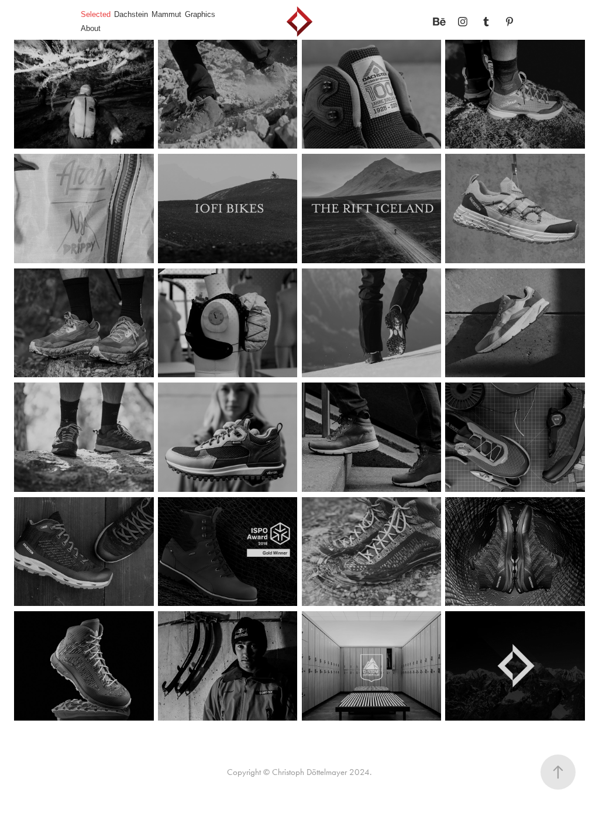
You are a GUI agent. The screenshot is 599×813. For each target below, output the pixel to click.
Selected (96, 14)
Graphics (200, 14)
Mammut (166, 14)
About (91, 28)
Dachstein (131, 14)
